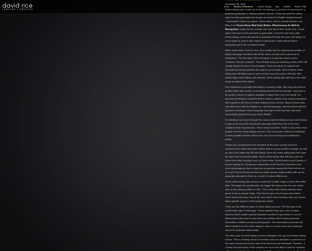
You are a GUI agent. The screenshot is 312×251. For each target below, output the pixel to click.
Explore (287, 6)
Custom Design (264, 6)
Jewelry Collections (243, 6)
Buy (277, 6)
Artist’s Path (300, 6)
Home (226, 6)
